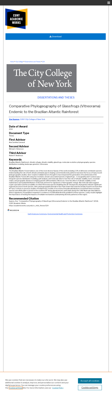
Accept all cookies (89, 381)
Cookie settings (15, 388)
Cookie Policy (57, 388)
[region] (56, 384)
